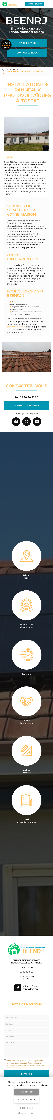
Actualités (14, 69)
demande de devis (16, 326)
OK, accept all (27, 1091)
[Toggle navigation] (49, 4)
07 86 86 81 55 (27, 43)
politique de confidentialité (19, 1067)
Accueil (5, 69)
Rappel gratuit (34, 4)
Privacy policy (28, 1113)
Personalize (28, 1108)
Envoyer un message (26, 405)
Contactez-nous (27, 53)
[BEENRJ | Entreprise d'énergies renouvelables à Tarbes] (10, 4)
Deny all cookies (27, 1099)
